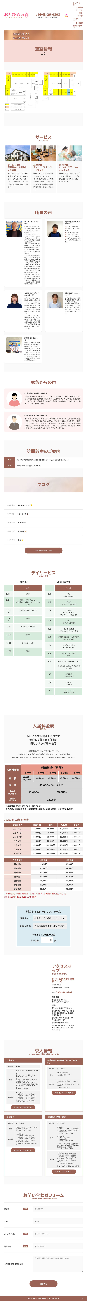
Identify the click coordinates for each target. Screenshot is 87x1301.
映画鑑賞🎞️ (22, 531)
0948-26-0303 (49, 14)
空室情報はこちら (21, 33)
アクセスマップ (77, 19)
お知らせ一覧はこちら (43, 550)
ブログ (80, 15)
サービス (79, 10)
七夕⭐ (20, 540)
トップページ (77, 4)
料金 (81, 13)
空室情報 (79, 7)
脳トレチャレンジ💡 (25, 505)
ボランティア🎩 (23, 514)
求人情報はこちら (21, 37)
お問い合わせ (77, 26)
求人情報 (79, 23)
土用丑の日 (22, 522)
